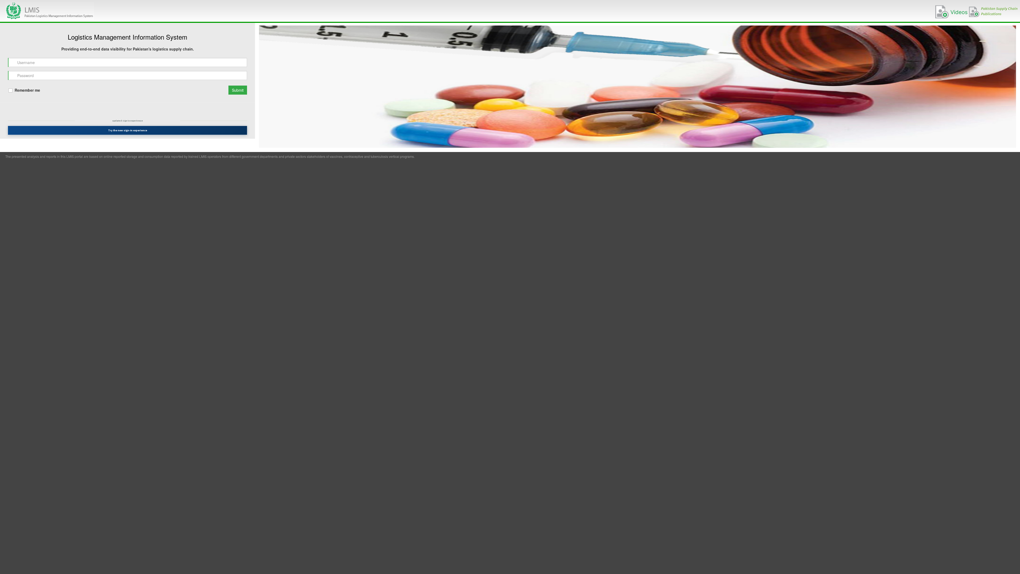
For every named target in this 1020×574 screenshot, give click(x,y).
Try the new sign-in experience (127, 130)
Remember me (27, 90)
